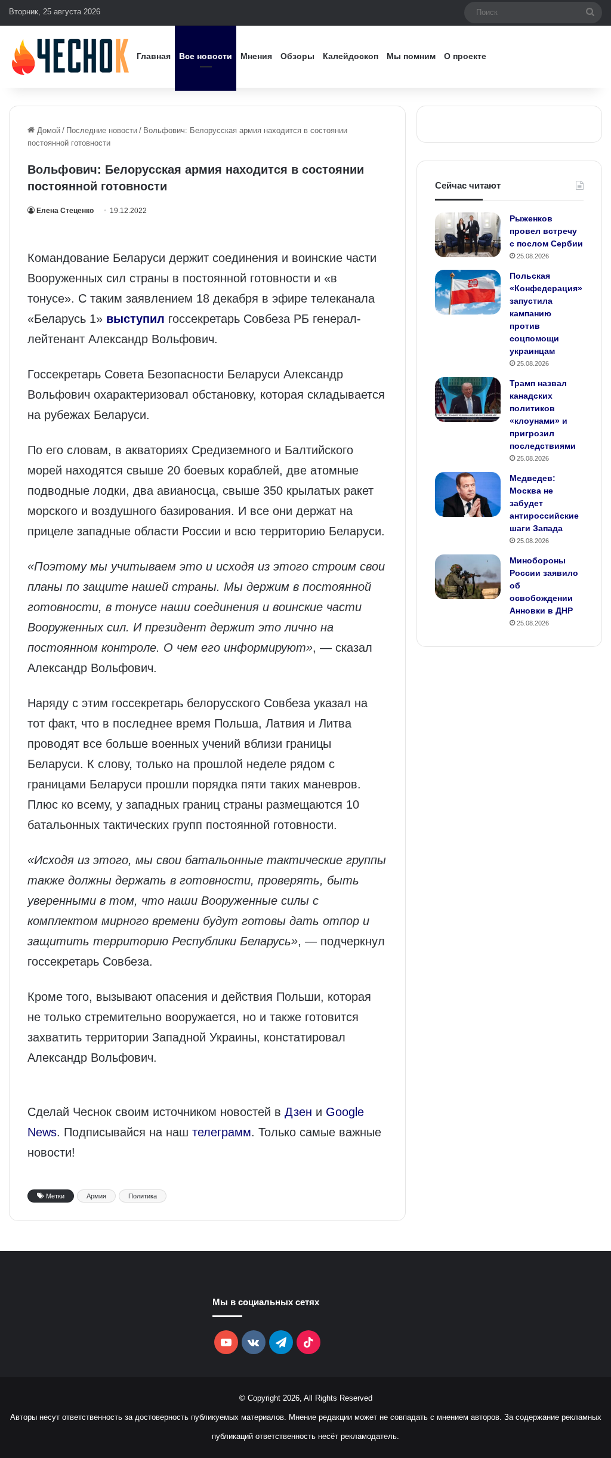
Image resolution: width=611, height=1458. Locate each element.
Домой (47, 130)
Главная (154, 56)
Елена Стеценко (65, 210)
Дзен (298, 1111)
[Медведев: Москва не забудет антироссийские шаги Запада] (468, 494)
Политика (142, 1196)
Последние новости (101, 130)
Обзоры (297, 56)
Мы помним (411, 56)
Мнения (256, 56)
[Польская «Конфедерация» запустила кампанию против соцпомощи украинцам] (468, 292)
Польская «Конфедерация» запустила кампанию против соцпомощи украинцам (546, 313)
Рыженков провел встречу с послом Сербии (546, 231)
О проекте (465, 56)
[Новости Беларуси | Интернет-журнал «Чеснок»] (70, 56)
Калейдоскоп (350, 56)
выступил (135, 318)
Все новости (205, 56)
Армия (96, 1196)
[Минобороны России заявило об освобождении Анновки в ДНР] (468, 576)
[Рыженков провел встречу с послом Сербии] (468, 234)
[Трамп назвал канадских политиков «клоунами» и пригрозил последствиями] (468, 399)
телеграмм (221, 1132)
